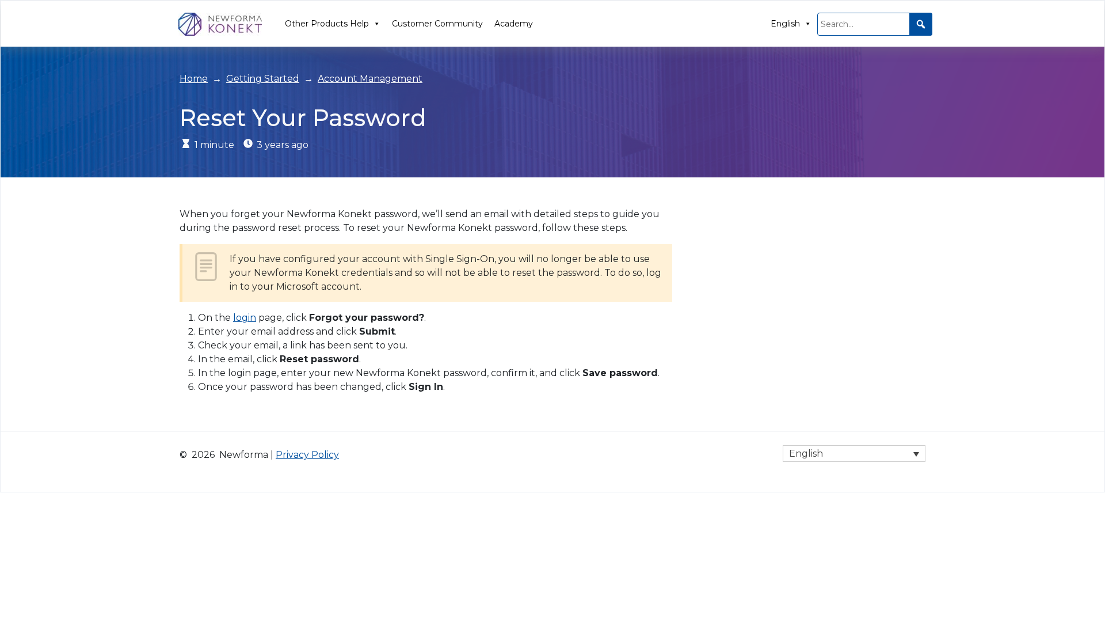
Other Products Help (327, 23)
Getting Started (262, 78)
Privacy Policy (307, 454)
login (244, 317)
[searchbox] (874, 24)
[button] (920, 24)
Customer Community (437, 23)
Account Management (370, 78)
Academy (513, 23)
